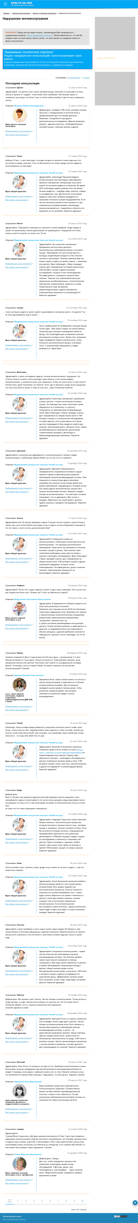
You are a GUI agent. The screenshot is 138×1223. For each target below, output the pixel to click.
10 (82, 1201)
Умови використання (12, 1216)
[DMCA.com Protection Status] (120, 1217)
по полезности (73, 77)
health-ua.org (22, 3)
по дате (86, 77)
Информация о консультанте (19, 131)
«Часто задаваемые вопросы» (39, 35)
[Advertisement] (115, 34)
